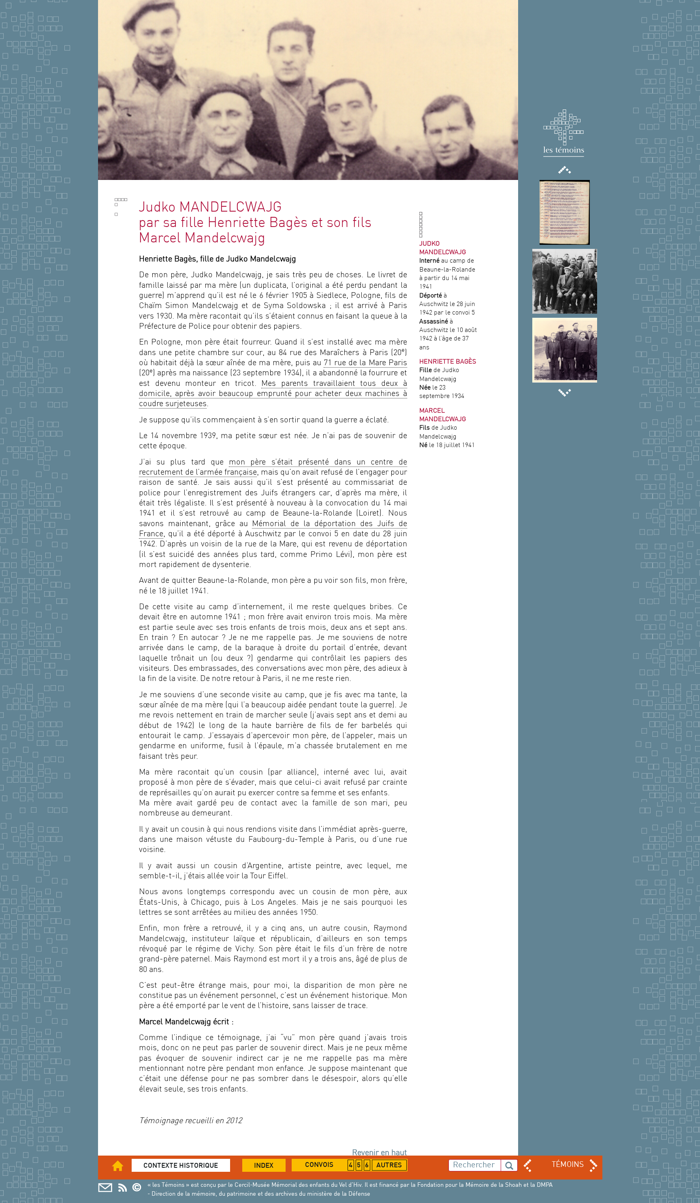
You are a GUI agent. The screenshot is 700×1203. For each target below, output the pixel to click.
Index (263, 1166)
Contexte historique (180, 1166)
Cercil (122, 1187)
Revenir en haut (379, 1153)
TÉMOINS (568, 1165)
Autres (389, 1165)
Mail (105, 1187)
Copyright (139, 1187)
